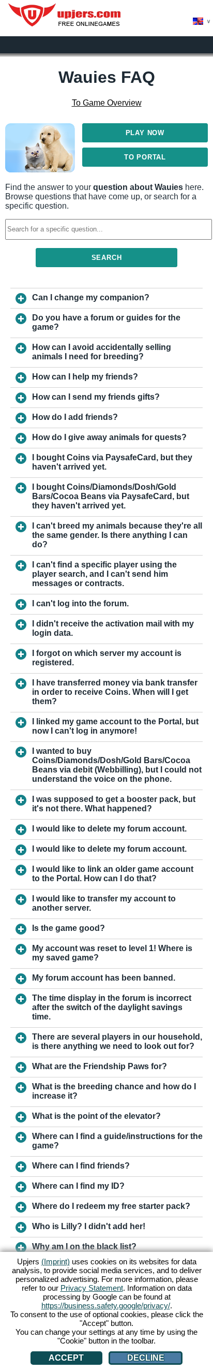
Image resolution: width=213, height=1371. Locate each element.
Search (107, 257)
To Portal (145, 157)
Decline (145, 1357)
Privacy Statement (91, 1288)
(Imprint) (55, 1261)
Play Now (145, 133)
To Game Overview (107, 102)
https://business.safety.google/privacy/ (105, 1305)
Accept (66, 1357)
